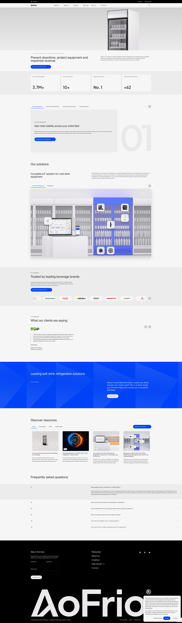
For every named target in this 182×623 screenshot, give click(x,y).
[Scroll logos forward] (149, 298)
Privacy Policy (148, 608)
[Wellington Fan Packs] (110, 250)
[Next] (149, 106)
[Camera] (111, 225)
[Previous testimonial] (145, 326)
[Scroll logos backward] (32, 298)
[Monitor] (125, 218)
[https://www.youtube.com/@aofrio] (149, 560)
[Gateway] (125, 207)
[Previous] (145, 106)
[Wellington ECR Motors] (101, 250)
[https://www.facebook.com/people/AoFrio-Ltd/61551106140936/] (145, 560)
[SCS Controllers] (101, 207)
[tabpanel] (91, 131)
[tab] (37, 106)
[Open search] (149, 5)
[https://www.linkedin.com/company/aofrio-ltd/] (140, 560)
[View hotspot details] (48, 221)
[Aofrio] (34, 5)
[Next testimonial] (149, 326)
